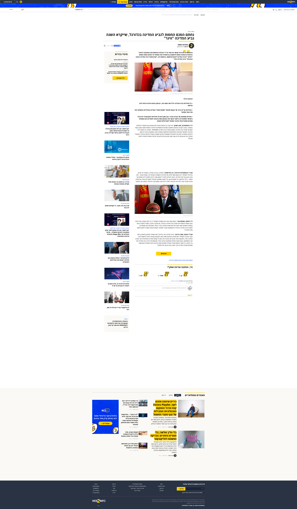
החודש (171, 395)
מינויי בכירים (184, 2)
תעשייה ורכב (96, 490)
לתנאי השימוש (174, 281)
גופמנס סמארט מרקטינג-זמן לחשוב (137, 486)
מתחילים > (129, 5)
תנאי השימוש (161, 486)
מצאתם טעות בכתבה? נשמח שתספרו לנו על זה (181, 260)
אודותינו (161, 490)
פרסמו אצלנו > (7, 2)
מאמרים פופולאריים (137, 484)
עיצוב (130, 2)
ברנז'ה (157, 2)
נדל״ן (145, 2)
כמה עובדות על (174, 2)
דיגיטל (151, 2)
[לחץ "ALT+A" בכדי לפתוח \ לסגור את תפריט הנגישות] (21, 2)
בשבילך (113, 2)
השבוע (178, 395)
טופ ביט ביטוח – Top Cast (137, 488)
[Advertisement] (291, 35)
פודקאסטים (163, 2)
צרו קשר (161, 488)
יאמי (114, 488)
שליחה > (181, 489)
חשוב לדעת (137, 490)
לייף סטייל (114, 490)
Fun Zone (124, 2)
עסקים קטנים (96, 486)
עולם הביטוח (138, 2)
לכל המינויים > (120, 78)
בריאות (192, 2)
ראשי (197, 2)
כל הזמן (164, 395)
